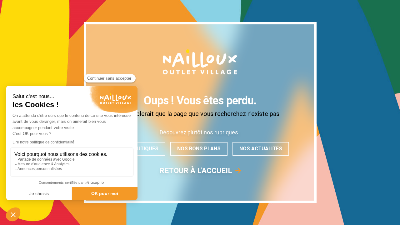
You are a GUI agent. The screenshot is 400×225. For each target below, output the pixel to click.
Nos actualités (260, 149)
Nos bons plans (199, 149)
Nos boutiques (138, 149)
